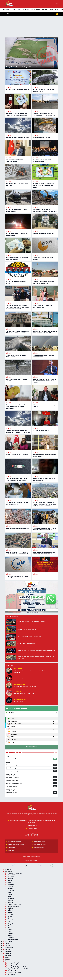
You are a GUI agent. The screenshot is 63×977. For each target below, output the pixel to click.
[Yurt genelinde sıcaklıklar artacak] (18, 125)
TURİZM (10, 888)
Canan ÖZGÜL (18, 692)
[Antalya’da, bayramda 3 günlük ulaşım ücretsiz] (18, 197)
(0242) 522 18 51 (32, 825)
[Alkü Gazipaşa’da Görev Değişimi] (18, 442)
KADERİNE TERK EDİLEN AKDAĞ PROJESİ (25, 686)
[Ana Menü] (57, 3)
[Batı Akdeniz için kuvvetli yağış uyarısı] (18, 367)
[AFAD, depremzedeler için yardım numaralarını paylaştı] (18, 564)
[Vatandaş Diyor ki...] (9, 700)
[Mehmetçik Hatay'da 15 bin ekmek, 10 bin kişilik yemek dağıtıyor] (45, 516)
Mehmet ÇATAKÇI (18, 677)
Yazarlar (8, 945)
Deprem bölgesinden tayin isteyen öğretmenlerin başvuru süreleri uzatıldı (44, 381)
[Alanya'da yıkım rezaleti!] (45, 125)
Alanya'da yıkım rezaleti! (41, 137)
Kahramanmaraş (13, 939)
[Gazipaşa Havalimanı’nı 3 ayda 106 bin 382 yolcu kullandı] (45, 269)
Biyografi (8, 953)
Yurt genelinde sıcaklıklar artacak (17, 137)
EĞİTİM (10, 886)
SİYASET (44, 9)
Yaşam (10, 916)
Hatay (10, 931)
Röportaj (8, 951)
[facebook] (14, 865)
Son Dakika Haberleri (39, 847)
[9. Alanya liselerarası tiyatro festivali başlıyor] (45, 148)
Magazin (10, 924)
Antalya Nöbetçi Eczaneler (14, 841)
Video (7, 943)
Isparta (10, 933)
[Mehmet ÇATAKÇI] (9, 678)
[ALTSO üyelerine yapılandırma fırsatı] (18, 269)
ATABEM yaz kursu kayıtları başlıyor (18, 89)
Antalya (10, 925)
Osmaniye (11, 937)
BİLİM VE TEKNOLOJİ (14, 904)
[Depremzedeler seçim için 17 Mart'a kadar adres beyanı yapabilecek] (18, 393)
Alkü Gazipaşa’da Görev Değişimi (17, 454)
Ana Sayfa (8, 869)
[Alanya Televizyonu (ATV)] (9, 3)
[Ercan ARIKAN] (9, 670)
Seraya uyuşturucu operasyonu (43, 233)
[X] (29, 834)
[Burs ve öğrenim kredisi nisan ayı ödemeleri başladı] (18, 245)
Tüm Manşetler (11, 847)
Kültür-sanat (12, 922)
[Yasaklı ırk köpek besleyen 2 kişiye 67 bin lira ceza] (45, 442)
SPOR (56, 9)
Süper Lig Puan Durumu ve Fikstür (18, 968)
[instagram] (39, 865)
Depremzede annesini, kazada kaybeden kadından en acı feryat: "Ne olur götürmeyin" (17, 307)
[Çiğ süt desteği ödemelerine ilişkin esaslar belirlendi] (18, 490)
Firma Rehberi (9, 947)
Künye (24, 856)
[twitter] (26, 865)
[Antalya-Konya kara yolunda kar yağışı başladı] (18, 221)
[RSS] (37, 834)
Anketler (8, 955)
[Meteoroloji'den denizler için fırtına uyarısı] (18, 343)
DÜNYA (10, 910)
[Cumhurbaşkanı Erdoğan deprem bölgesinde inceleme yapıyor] (45, 540)
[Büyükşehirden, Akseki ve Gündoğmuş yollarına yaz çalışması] (45, 197)
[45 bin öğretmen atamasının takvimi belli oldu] (45, 293)
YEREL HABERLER (13, 906)
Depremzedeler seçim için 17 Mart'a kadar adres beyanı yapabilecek (15, 406)
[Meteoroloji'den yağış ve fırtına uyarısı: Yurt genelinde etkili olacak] (18, 418)
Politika (10, 914)
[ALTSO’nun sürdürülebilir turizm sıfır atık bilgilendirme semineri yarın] (45, 172)
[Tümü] (56, 665)
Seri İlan (7, 949)
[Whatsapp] (34, 834)
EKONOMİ (11, 884)
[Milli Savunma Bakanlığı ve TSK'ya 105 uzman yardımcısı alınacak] (18, 319)
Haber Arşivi (11, 850)
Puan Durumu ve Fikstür (39, 844)
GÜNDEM (37, 9)
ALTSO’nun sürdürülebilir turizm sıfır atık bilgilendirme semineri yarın (43, 185)
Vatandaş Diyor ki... (20, 699)
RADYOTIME (28, 9)
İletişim (28, 856)
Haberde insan (12, 920)
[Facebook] (26, 834)
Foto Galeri (8, 941)
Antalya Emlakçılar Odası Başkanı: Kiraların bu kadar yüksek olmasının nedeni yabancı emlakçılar (45, 504)
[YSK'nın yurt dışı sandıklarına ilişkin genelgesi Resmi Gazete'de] (45, 319)
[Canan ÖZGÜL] (9, 693)
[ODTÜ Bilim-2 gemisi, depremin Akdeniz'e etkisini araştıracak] (18, 466)
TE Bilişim (35, 860)
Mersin (10, 935)
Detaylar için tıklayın (31, 746)
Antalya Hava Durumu (39, 841)
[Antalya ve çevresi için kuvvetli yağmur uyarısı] (45, 77)
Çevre (10, 918)
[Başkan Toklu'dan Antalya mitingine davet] (18, 148)
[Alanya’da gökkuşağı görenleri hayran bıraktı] (45, 343)
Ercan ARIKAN (18, 668)
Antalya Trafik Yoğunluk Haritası (16, 844)
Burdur (10, 929)
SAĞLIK (10, 908)
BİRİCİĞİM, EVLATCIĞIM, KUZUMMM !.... (25, 694)
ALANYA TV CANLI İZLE (11, 9)
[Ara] (54, 3)
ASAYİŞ (51, 9)
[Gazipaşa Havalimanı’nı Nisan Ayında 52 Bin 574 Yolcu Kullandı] (45, 101)
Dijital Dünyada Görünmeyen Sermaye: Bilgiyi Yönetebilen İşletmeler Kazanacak (33, 671)
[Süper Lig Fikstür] (56, 752)
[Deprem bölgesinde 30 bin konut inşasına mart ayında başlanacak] (18, 540)
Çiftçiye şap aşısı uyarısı (41, 430)
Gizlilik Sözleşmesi (35, 856)
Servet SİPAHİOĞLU (19, 684)
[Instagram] (31, 834)
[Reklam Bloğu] (31, 597)
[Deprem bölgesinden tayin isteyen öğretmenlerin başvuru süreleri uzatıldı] (45, 367)
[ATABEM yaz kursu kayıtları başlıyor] (18, 77)
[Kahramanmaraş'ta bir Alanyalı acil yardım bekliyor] (45, 466)
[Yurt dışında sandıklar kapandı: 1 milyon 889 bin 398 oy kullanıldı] (18, 101)
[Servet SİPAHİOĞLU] (9, 685)
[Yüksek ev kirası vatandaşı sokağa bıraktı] (45, 393)
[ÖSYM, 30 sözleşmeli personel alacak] (45, 245)
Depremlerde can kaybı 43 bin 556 (17, 528)
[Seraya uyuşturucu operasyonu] (45, 221)
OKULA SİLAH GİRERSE (20, 679)
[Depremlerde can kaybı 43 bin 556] (18, 516)
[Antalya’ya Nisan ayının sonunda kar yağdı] (18, 172)
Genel (10, 912)
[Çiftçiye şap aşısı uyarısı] (45, 418)
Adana (10, 927)
